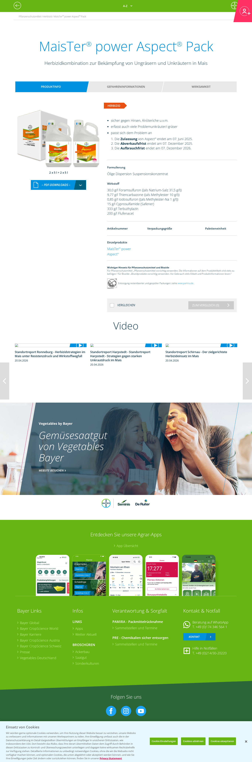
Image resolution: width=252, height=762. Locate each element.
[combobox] (58, 185)
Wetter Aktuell (85, 634)
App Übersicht (127, 546)
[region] (126, 741)
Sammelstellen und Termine (136, 628)
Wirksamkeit (201, 86)
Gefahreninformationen (126, 86)
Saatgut (81, 657)
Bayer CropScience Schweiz (40, 646)
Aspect (113, 254)
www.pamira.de (185, 283)
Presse (25, 652)
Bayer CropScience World (39, 628)
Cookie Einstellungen (164, 741)
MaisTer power (119, 249)
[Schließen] (246, 741)
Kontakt (194, 636)
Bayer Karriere (30, 634)
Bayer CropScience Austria (40, 640)
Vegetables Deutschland (38, 658)
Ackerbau (82, 652)
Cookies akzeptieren (222, 741)
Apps (79, 628)
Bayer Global (29, 623)
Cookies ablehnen (193, 741)
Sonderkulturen (87, 663)
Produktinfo (51, 86)
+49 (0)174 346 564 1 (211, 627)
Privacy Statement (111, 758)
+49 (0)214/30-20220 (211, 653)
